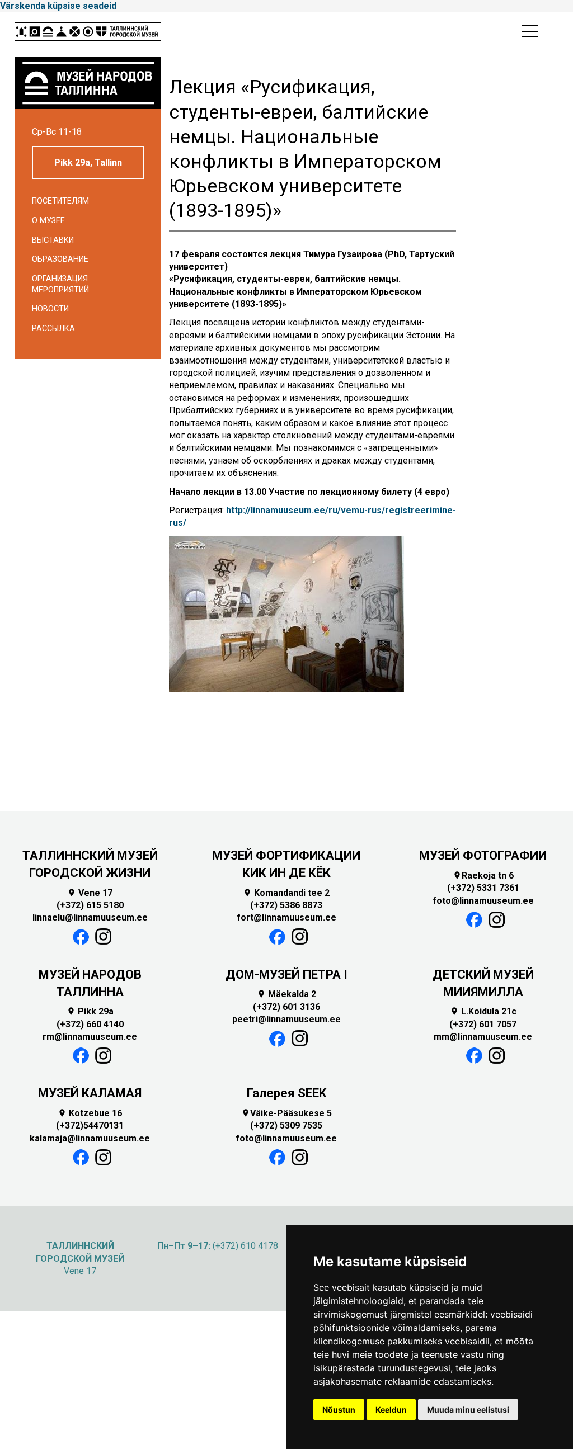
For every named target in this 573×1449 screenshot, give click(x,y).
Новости (50, 309)
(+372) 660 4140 (90, 1024)
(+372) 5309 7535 (286, 1125)
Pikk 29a (90, 1011)
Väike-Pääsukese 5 (286, 1113)
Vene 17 (89, 893)
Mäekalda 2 (286, 994)
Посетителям (60, 201)
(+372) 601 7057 (482, 1024)
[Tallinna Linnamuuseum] (88, 34)
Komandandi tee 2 (286, 893)
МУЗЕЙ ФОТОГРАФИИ (483, 855)
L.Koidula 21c (483, 1011)
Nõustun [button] (338, 1409)
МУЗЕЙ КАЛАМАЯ (90, 1093)
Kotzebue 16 (90, 1113)
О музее (48, 220)
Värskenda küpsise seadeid (58, 6)
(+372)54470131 (90, 1125)
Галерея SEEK (286, 1093)
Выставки (53, 240)
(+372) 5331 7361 (483, 887)
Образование (60, 259)
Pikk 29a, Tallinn (88, 162)
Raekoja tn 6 (483, 875)
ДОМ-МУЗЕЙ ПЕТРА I (286, 974)
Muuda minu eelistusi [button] (468, 1409)
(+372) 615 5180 (90, 905)
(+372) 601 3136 (286, 1007)
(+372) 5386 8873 (286, 905)
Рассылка (53, 328)
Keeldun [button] (391, 1409)
